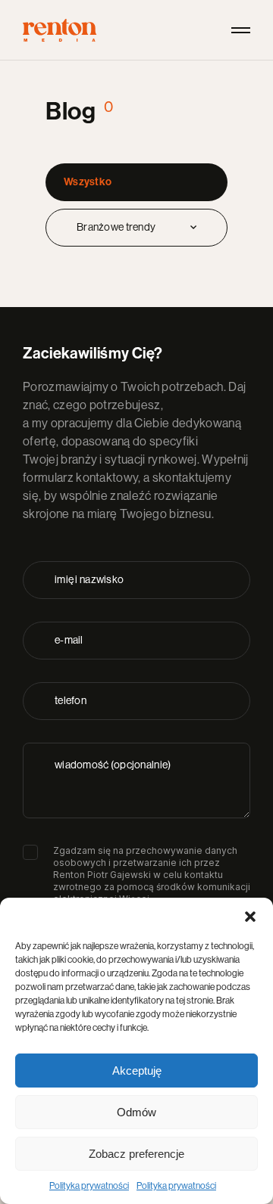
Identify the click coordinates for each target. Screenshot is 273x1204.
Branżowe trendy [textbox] (116, 227)
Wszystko (87, 182)
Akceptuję (137, 1070)
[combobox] (137, 228)
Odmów (136, 1112)
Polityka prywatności (89, 1185)
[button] (250, 916)
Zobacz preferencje (136, 1153)
